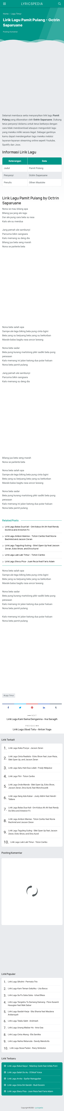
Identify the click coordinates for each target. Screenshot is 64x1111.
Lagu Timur (9, 695)
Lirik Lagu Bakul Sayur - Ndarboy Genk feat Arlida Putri (32, 1066)
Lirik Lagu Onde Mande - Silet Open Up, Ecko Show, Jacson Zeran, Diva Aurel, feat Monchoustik (31, 786)
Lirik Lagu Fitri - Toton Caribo (21, 776)
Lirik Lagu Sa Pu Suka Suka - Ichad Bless (26, 995)
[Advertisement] (32, 79)
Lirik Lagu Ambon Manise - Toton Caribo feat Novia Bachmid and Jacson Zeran (30, 538)
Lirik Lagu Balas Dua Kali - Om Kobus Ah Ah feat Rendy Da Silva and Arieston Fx (32, 528)
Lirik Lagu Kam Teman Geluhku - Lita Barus (27, 988)
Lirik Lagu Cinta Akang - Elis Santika (24, 1034)
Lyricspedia (32, 4)
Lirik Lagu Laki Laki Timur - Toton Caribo (25, 554)
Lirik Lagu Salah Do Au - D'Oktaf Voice (24, 1072)
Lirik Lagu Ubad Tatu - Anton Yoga (32, 729)
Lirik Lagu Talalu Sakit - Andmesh (23, 1021)
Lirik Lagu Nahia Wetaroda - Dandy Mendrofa (28, 1041)
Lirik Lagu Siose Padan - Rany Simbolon (28, 1048)
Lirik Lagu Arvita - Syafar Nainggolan (24, 1078)
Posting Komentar (10, 32)
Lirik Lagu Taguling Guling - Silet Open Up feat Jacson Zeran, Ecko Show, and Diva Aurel (32, 547)
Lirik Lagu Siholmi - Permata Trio (23, 981)
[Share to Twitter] (20, 707)
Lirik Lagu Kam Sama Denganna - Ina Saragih (32, 719)
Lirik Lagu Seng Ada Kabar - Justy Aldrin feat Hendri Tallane (32, 797)
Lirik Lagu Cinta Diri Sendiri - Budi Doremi (26, 1085)
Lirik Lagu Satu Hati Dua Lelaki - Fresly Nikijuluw (30, 768)
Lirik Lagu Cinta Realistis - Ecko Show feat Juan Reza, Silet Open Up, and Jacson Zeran (32, 758)
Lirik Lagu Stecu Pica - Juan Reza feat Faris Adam (29, 561)
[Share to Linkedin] (44, 707)
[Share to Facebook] (8, 707)
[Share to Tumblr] (56, 707)
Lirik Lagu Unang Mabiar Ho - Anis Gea (25, 1027)
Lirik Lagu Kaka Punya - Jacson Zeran (25, 748)
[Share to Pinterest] (32, 707)
